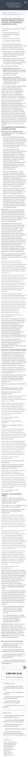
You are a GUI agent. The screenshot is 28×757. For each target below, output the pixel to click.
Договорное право (12, 13)
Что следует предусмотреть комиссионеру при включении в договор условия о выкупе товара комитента (13, 661)
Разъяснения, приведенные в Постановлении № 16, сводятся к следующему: (11, 34)
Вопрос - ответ (7, 753)
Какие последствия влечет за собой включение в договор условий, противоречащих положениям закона (11, 645)
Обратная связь (7, 739)
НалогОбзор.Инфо (13, 3)
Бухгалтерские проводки (9, 749)
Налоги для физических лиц (10, 743)
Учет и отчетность (8, 747)
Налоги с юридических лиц (10, 741)
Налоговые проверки (9, 746)
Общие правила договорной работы (12, 14)
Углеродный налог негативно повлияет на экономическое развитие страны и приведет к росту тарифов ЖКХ (14, 733)
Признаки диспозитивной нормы (12, 40)
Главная (4, 13)
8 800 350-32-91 (14, 673)
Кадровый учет (7, 750)
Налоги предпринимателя (10, 744)
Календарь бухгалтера (9, 754)
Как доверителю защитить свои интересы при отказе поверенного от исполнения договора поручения (13, 655)
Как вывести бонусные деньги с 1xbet (15, 728)
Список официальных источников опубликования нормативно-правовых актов (13, 688)
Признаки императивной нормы (11, 38)
